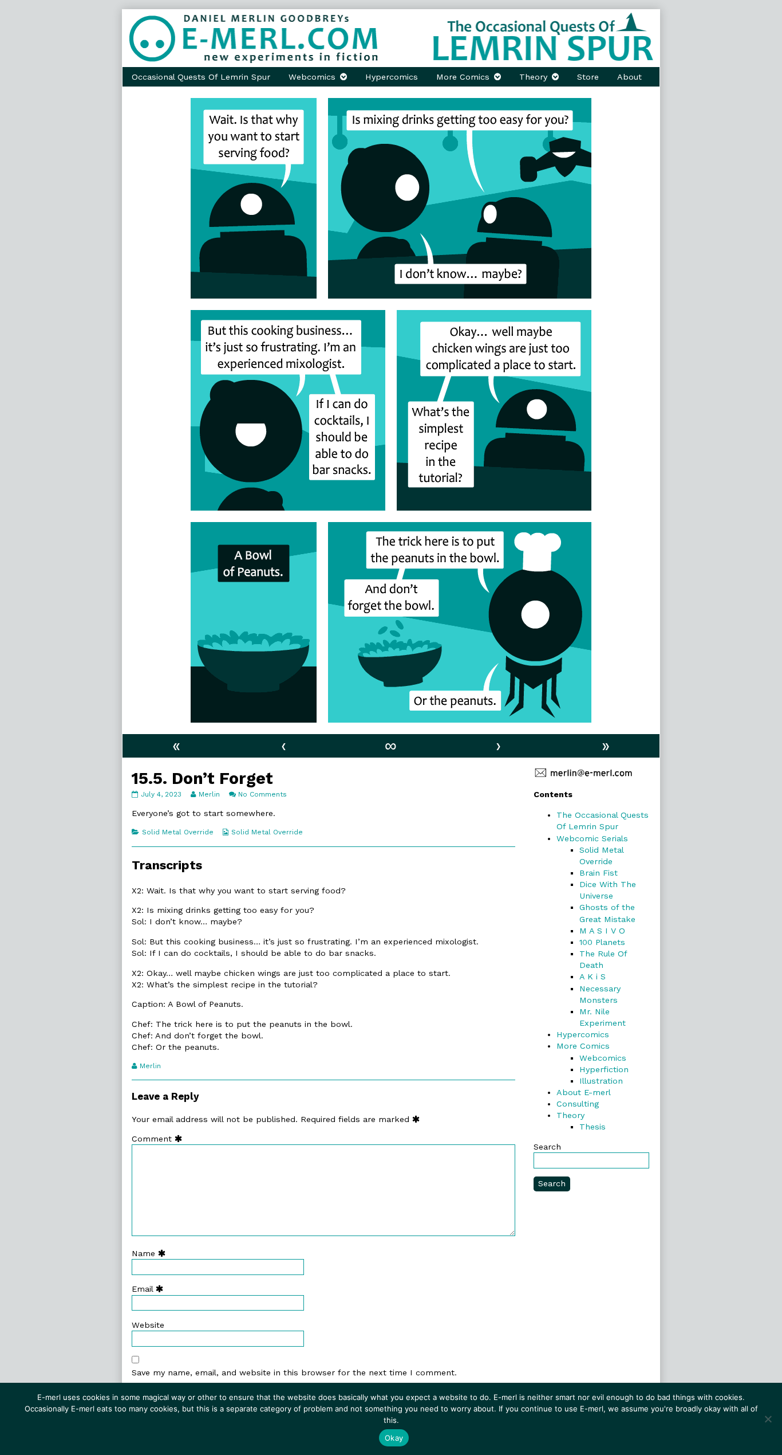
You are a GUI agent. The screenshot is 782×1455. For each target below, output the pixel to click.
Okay (394, 1437)
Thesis (592, 1126)
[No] (767, 1419)
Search (547, 1146)
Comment (159, 1138)
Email (150, 1288)
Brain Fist (598, 872)
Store (588, 76)
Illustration (601, 1080)
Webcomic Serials (592, 838)
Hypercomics (391, 76)
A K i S (592, 976)
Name (151, 1253)
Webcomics (312, 76)
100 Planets (602, 942)
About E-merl (583, 1092)
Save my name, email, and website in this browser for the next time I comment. (294, 1372)
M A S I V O (602, 930)
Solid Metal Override (178, 832)
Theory (533, 76)
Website (148, 1324)
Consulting (577, 1103)
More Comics (462, 76)
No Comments (262, 794)
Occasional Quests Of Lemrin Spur (201, 76)
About (629, 76)
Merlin (209, 794)
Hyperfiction (604, 1069)
